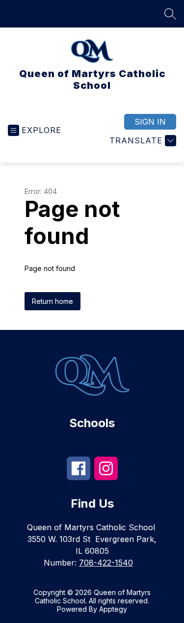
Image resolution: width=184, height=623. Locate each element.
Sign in (150, 122)
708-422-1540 (106, 563)
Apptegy (113, 609)
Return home (52, 301)
